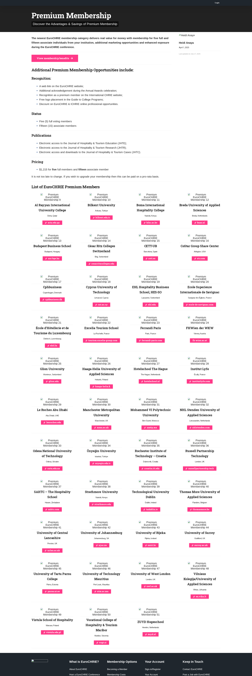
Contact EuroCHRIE (192, 669)
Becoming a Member (117, 669)
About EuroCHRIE (78, 669)
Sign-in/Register (153, 669)
